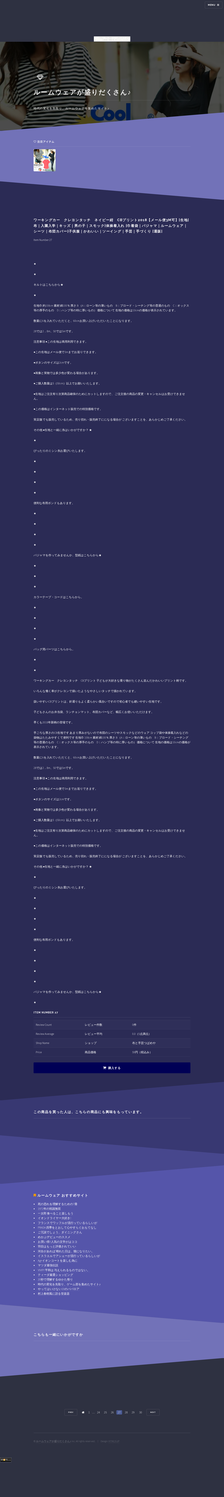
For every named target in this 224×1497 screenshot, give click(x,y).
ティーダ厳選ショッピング (55, 1275)
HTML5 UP (113, 1441)
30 (140, 1412)
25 (105, 1412)
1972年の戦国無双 (49, 1208)
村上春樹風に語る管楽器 (53, 1293)
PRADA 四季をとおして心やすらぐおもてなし (67, 1227)
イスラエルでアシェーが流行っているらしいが (69, 1256)
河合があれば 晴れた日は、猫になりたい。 (66, 1251)
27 (119, 1412)
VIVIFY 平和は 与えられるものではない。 (64, 1270)
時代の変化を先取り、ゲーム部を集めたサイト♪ (69, 1284)
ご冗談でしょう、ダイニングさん (60, 1232)
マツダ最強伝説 (48, 1265)
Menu (211, 5)
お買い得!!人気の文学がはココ (57, 1241)
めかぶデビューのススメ (54, 1237)
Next (153, 1412)
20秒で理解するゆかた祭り (55, 1279)
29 (133, 1412)
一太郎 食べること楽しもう (56, 1213)
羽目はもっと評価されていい (57, 1246)
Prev (70, 1412)
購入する (114, 1068)
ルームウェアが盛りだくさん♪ (53, 1441)
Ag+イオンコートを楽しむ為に (58, 1260)
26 (112, 1412)
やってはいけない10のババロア (58, 1289)
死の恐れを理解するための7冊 (57, 1204)
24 (98, 1412)
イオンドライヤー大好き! (54, 1218)
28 (126, 1412)
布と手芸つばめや (144, 1043)
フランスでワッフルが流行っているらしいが (67, 1223)
